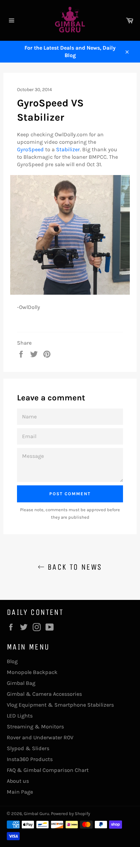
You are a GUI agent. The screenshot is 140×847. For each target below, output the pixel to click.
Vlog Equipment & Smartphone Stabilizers (60, 705)
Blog (12, 661)
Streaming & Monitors (35, 726)
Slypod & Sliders (28, 748)
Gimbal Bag (21, 683)
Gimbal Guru (36, 813)
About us (18, 781)
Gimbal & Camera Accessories (44, 694)
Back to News (73, 567)
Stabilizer (68, 149)
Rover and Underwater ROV (40, 737)
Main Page (20, 792)
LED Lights (20, 715)
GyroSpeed (30, 149)
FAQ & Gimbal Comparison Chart (48, 770)
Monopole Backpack (32, 672)
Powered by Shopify (70, 813)
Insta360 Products (30, 759)
